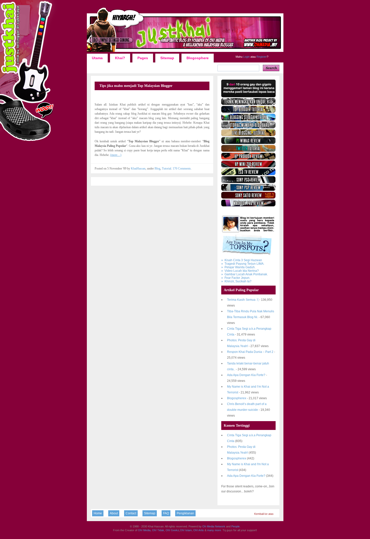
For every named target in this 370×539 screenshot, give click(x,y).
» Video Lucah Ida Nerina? (240, 271)
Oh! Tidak (158, 530)
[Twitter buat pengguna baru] (248, 151)
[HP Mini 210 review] (248, 166)
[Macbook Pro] (248, 205)
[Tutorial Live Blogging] (248, 135)
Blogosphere (198, 58)
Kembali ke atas (264, 513)
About (114, 513)
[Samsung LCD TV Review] (248, 174)
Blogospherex (236, 398)
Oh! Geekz (172, 530)
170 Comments (182, 168)
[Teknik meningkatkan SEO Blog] (248, 104)
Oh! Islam (186, 530)
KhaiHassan (138, 168)
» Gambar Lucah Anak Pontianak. (244, 274)
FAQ (166, 513)
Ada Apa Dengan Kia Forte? (246, 375)
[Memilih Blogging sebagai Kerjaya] (248, 119)
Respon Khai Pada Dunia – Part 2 (250, 352)
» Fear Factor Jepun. (235, 278)
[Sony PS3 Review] (248, 182)
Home (98, 513)
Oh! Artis (198, 530)
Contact (131, 513)
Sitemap (167, 58)
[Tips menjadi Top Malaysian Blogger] (248, 112)
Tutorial (166, 168)
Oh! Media (144, 530)
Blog (157, 168)
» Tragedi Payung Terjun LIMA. (242, 263)
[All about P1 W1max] (248, 143)
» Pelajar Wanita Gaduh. (238, 267)
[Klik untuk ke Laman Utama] (185, 52)
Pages (142, 58)
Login (246, 56)
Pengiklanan (185, 513)
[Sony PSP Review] (248, 190)
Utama (97, 58)
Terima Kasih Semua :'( (242, 299)
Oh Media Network (213, 526)
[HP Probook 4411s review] (248, 158)
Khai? (120, 58)
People (235, 526)
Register (261, 56)
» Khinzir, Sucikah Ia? (236, 281)
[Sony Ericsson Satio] (248, 197)
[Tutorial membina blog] (248, 127)
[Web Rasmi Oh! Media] (248, 96)
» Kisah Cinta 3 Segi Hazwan (241, 260)
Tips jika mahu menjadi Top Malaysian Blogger (135, 86)
